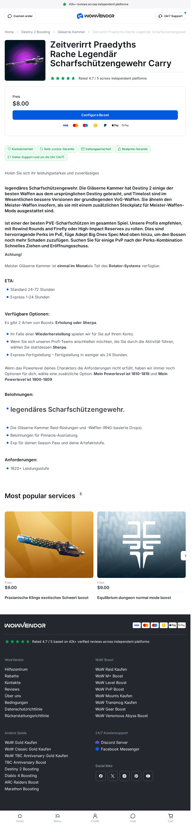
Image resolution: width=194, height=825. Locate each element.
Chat (133, 821)
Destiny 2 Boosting (35, 32)
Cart (170, 821)
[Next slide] (185, 555)
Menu (57, 821)
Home (20, 821)
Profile (95, 821)
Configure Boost (95, 115)
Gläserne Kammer (71, 32)
